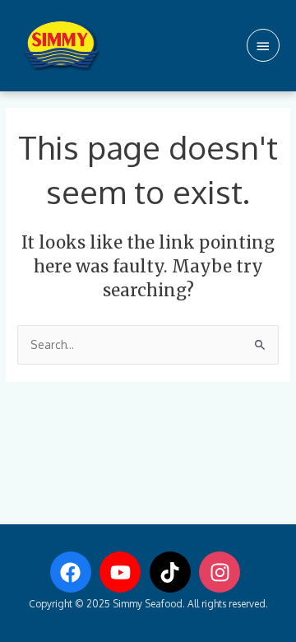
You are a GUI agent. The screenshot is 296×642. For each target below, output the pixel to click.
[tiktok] (173, 572)
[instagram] (223, 572)
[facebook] (74, 572)
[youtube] (123, 572)
